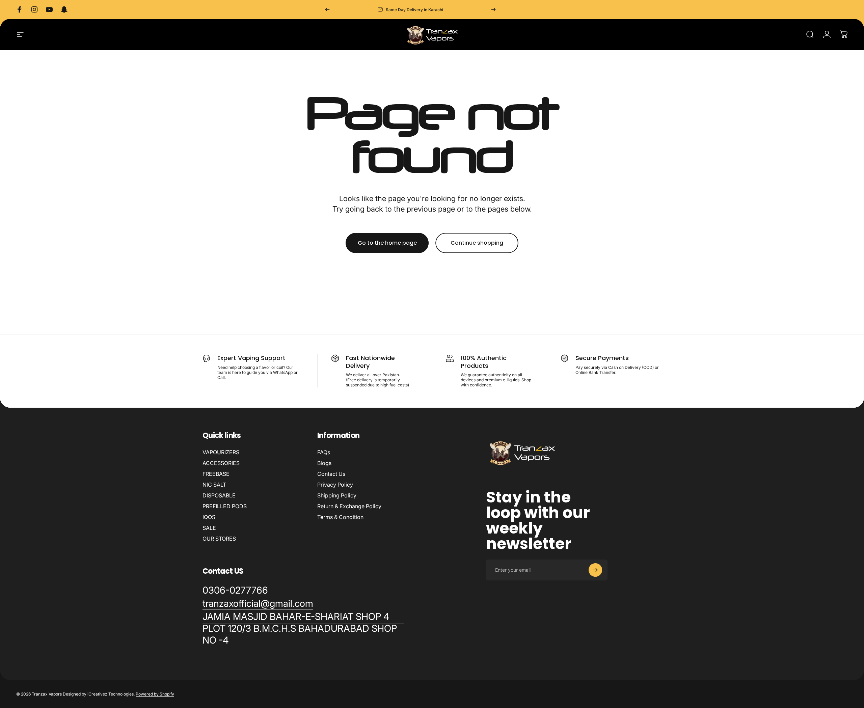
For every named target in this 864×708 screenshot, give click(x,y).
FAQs (323, 452)
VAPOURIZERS (220, 452)
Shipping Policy (336, 495)
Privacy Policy (335, 484)
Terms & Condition (340, 517)
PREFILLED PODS (224, 506)
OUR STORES (219, 538)
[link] (303, 628)
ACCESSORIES (221, 463)
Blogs (324, 463)
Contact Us (331, 473)
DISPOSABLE (219, 495)
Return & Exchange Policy (349, 506)
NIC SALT (214, 484)
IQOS (208, 517)
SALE (209, 527)
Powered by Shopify (155, 694)
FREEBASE (216, 473)
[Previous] (327, 9)
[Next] (493, 9)
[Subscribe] (595, 570)
